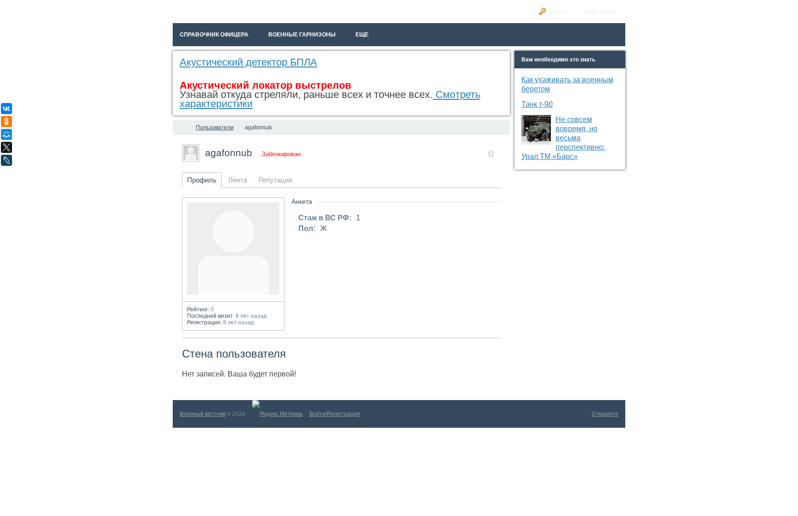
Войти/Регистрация (334, 414)
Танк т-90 (537, 104)
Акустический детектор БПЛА (248, 62)
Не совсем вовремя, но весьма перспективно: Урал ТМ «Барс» (563, 137)
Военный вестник (202, 414)
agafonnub (228, 152)
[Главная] (181, 127)
